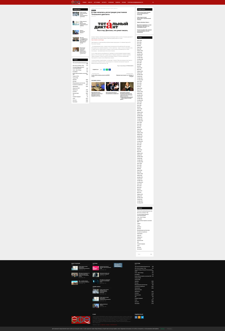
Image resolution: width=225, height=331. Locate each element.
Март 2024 (139, 90)
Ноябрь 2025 (139, 55)
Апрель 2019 (139, 190)
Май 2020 (139, 168)
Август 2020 (139, 163)
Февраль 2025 (140, 71)
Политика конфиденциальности (135, 2)
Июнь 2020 (139, 166)
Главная (84, 2)
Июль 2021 (139, 144)
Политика (75, 91)
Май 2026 (139, 45)
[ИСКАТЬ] (151, 254)
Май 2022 (139, 127)
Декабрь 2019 (140, 177)
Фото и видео (97, 2)
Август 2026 (139, 40)
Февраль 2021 (140, 153)
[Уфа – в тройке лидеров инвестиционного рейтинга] (74, 283)
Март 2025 (139, 69)
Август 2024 (139, 81)
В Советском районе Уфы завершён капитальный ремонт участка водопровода (83, 50)
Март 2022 (139, 131)
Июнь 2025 (139, 64)
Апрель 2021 (139, 149)
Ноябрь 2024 (139, 76)
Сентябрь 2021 (140, 141)
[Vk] (136, 317)
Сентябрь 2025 (140, 59)
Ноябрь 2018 (139, 199)
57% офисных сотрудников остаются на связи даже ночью (105, 280)
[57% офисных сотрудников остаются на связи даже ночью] (96, 281)
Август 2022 (139, 122)
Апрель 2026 (139, 47)
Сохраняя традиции (77, 96)
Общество (75, 88)
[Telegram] (142, 317)
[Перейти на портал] (118, 267)
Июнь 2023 (139, 105)
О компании (111, 2)
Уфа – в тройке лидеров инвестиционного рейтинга (84, 281)
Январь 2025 (139, 72)
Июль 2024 (139, 83)
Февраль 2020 (140, 173)
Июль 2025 (139, 62)
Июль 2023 (139, 103)
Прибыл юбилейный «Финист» (82, 31)
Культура (74, 81)
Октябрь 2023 (139, 98)
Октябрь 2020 (139, 160)
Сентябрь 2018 (140, 202)
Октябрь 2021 (139, 139)
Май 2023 (139, 107)
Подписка (117, 2)
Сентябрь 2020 (140, 161)
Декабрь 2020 (140, 156)
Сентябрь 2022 (140, 120)
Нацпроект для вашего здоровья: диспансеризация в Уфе (105, 267)
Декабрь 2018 (140, 197)
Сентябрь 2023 (140, 100)
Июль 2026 (139, 42)
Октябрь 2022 (139, 119)
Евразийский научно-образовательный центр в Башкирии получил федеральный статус (97, 94)
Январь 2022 (139, 134)
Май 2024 (139, 86)
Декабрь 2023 (140, 95)
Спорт (74, 98)
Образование (94, 10)
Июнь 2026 (139, 43)
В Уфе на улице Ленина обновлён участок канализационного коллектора (143, 13)
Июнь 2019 (139, 187)
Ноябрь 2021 (139, 137)
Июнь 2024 (139, 84)
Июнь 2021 (139, 146)
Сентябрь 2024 (140, 79)
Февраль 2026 (140, 50)
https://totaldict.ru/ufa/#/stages (97, 39)
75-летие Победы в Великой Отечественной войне (78, 68)
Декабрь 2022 (140, 115)
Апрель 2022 (139, 129)
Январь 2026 (139, 52)
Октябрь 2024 (139, 78)
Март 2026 (139, 49)
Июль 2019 (139, 185)
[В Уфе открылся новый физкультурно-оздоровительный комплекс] (76, 23)
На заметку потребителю (78, 84)
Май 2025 (139, 66)
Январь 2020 (139, 175)
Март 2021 (139, 151)
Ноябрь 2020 (139, 158)
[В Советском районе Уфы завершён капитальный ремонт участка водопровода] (76, 49)
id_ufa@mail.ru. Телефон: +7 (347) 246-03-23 (108, 324)
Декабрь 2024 (140, 74)
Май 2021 (139, 148)
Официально (75, 89)
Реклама (124, 2)
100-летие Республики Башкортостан (80, 62)
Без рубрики (75, 71)
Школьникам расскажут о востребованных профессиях (112, 93)
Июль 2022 (139, 124)
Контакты (104, 2)
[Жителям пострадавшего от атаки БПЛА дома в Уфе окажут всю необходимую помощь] (76, 39)
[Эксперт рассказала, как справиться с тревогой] (96, 275)
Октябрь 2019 (139, 180)
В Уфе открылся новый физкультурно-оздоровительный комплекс (84, 23)
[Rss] (139, 317)
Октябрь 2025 (139, 57)
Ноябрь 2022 (139, 117)
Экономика (75, 101)
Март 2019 (139, 192)
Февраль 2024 (140, 91)
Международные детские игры (143, 230)
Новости (90, 2)
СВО (73, 94)
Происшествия (76, 93)
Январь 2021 (139, 154)
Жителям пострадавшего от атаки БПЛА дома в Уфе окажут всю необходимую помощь (84, 40)
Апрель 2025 (139, 67)
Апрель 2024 (139, 88)
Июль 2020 (139, 165)
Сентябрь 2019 (140, 182)
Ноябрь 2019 (139, 178)
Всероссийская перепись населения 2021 (143, 276)
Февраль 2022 (140, 132)
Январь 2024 (139, 93)
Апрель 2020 (139, 170)
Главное (74, 76)
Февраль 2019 (140, 194)
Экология (75, 100)
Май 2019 (139, 189)
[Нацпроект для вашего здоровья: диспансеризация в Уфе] (96, 268)
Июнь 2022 (139, 125)
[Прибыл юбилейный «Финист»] (76, 32)
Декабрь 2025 (140, 54)
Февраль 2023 (140, 112)
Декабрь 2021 (140, 136)
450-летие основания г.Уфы (78, 65)
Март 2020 (139, 172)
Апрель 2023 (139, 108)
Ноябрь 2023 (139, 96)
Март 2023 (139, 110)
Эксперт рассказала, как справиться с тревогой (104, 274)
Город (74, 77)
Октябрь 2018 (139, 201)
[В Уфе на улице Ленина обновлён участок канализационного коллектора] (76, 14)
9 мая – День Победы (141, 217)
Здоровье (75, 79)
